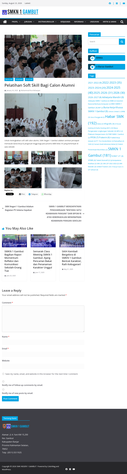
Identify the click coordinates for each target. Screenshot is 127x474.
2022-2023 (112, 82)
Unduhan (94, 21)
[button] (19, 21)
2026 (119, 92)
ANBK (113, 101)
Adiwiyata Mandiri (113, 97)
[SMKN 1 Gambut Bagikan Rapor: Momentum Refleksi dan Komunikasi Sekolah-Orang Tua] (14, 240)
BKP (100, 108)
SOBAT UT (117, 156)
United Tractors (104, 166)
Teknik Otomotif (103, 160)
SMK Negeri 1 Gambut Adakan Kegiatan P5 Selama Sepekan (19, 208)
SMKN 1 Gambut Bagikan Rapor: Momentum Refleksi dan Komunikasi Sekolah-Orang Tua (14, 261)
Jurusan (28, 21)
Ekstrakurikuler (46, 21)
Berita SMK (9, 79)
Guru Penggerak (98, 117)
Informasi (79, 21)
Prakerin (104, 137)
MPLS (120, 131)
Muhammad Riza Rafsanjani (30, 90)
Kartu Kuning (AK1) (104, 128)
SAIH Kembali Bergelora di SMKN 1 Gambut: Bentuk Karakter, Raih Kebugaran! (72, 258)
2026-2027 (95, 97)
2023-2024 (97, 87)
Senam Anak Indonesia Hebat (105, 144)
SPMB (92, 160)
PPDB (94, 137)
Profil (15, 21)
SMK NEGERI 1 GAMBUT (27, 466)
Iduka (100, 124)
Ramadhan (119, 141)
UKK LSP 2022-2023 (111, 164)
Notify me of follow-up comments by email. (22, 385)
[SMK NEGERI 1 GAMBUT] (5, 22)
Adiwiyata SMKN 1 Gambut (98, 101)
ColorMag (51, 466)
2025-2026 (103, 92)
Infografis (109, 124)
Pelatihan (29, 79)
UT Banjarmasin (117, 167)
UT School (93, 170)
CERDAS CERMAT (114, 111)
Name (5, 336)
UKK (99, 163)
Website (6, 360)
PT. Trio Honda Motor (105, 141)
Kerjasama (65, 21)
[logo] (16, 426)
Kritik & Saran (109, 21)
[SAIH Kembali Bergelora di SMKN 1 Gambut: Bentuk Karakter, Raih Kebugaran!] (71, 240)
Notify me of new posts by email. (17, 393)
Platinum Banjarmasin (98, 134)
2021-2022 (95, 82)
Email (5, 348)
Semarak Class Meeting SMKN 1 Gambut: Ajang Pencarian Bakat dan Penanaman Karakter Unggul (42, 259)
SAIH (91, 144)
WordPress (6, 469)
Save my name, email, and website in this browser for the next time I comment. (41, 374)
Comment (7, 302)
